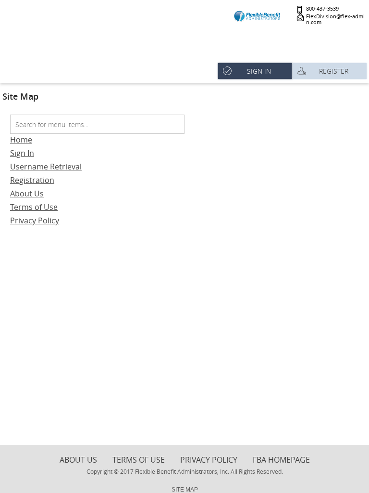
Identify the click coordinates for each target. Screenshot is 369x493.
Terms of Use (34, 207)
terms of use (138, 459)
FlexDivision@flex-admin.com (335, 19)
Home (21, 139)
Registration (32, 180)
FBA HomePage (281, 459)
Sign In (22, 153)
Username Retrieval (46, 166)
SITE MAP (185, 489)
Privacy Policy (34, 220)
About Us (27, 193)
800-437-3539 (322, 9)
